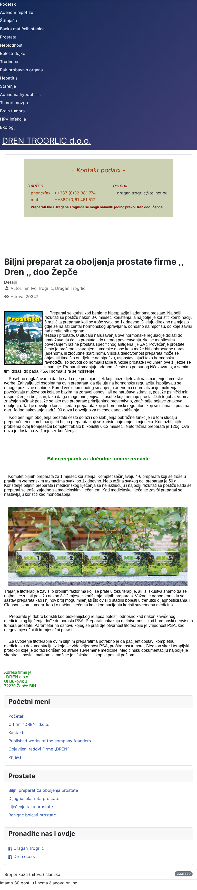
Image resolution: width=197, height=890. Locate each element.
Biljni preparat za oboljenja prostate (43, 790)
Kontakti (16, 732)
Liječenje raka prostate (30, 806)
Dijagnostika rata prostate (33, 798)
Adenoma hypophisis (20, 94)
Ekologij (8, 127)
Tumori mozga (14, 102)
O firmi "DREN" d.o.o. (28, 724)
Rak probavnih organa (21, 69)
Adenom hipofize (16, 12)
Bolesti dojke (12, 53)
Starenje (8, 86)
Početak (8, 4)
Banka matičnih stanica (22, 28)
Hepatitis (8, 78)
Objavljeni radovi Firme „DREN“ (38, 748)
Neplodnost (11, 45)
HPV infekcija (13, 119)
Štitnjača (8, 20)
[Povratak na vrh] (188, 880)
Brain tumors (12, 110)
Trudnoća (9, 61)
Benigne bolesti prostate (32, 814)
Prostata (8, 36)
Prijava (15, 757)
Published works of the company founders (49, 740)
